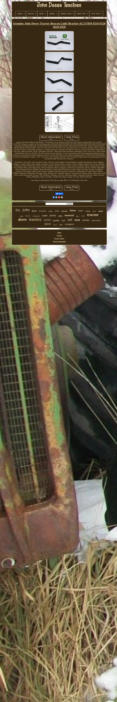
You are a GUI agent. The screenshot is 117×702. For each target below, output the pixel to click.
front (34, 211)
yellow (21, 216)
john (26, 210)
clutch (55, 225)
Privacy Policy (59, 238)
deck (57, 211)
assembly (42, 211)
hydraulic (64, 211)
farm (48, 224)
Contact (59, 235)
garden (56, 220)
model (44, 215)
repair (61, 225)
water (83, 216)
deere (22, 219)
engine (100, 211)
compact (69, 224)
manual (69, 215)
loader (51, 211)
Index (59, 233)
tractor (93, 215)
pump (53, 215)
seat (77, 220)
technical (36, 216)
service (86, 220)
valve (60, 216)
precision (96, 220)
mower (27, 216)
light (63, 220)
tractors (35, 219)
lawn (73, 210)
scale (80, 210)
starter (94, 211)
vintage (87, 211)
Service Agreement (59, 241)
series (47, 219)
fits (18, 210)
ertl (70, 220)
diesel (77, 216)
